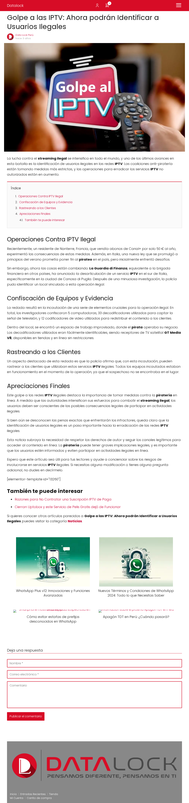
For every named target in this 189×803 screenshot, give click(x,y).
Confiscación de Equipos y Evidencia (45, 202)
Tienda (53, 794)
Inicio (13, 794)
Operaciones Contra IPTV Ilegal (40, 196)
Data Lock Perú (24, 35)
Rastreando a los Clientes (37, 208)
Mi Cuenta (16, 798)
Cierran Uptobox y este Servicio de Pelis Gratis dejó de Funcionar (68, 507)
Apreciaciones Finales (34, 214)
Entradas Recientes (33, 794)
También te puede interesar (45, 220)
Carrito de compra (39, 798)
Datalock (15, 5)
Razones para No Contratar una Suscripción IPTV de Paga (63, 499)
